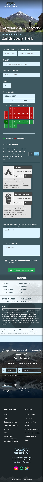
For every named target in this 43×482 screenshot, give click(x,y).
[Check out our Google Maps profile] (27, 469)
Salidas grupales (10, 422)
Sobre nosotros (30, 415)
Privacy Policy (8, 391)
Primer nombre (8, 49)
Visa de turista (30, 436)
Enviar (7, 385)
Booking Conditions (26, 260)
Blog (26, 440)
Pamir (27, 426)
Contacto (7, 429)
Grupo (5, 81)
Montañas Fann (30, 422)
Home (6, 415)
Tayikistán (28, 418)
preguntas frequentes (28, 363)
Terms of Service (21, 391)
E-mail (5, 60)
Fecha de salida (8, 92)
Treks (6, 418)
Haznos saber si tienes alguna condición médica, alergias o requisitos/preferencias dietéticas (20, 225)
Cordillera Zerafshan (32, 429)
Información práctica (32, 433)
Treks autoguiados (11, 426)
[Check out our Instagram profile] (16, 469)
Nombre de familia (24, 49)
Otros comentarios (10, 243)
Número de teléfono (10, 71)
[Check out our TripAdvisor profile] (21, 469)
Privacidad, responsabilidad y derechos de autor (11, 438)
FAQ (5, 433)
